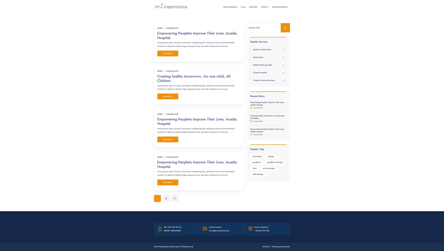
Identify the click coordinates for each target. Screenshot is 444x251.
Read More (167, 53)
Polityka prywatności (281, 247)
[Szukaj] (285, 27)
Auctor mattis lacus (262, 49)
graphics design (275, 162)
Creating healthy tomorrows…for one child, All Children (193, 78)
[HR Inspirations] (171, 7)
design (271, 156)
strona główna (230, 7)
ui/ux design (269, 168)
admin (159, 28)
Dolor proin (258, 57)
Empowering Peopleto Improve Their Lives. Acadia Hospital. (197, 35)
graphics (257, 162)
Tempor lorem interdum (264, 80)
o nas (243, 7)
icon (255, 168)
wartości (253, 7)
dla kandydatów (280, 7)
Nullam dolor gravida (262, 65)
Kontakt (265, 247)
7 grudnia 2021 (172, 28)
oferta (264, 7)
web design (258, 174)
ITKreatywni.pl (187, 247)
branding (257, 156)
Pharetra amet (260, 73)
